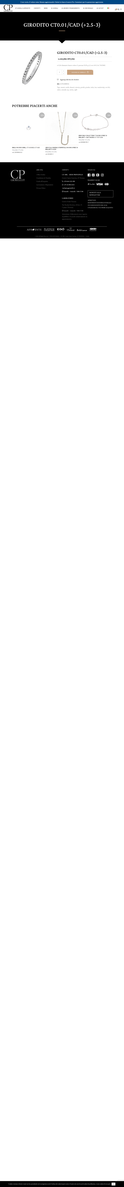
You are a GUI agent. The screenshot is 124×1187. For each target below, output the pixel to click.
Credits (87, 236)
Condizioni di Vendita (43, 178)
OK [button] (113, 1184)
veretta (71, 90)
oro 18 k (107, 87)
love (95, 87)
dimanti (72, 87)
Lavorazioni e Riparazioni (44, 185)
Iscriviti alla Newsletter (95, 194)
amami (63, 87)
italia (92, 87)
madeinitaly (101, 87)
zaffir (75, 90)
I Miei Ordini (40, 175)
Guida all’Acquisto (42, 181)
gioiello (82, 87)
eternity (77, 87)
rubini (59, 90)
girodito (87, 87)
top (68, 90)
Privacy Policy (40, 188)
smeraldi (63, 90)
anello (67, 87)
